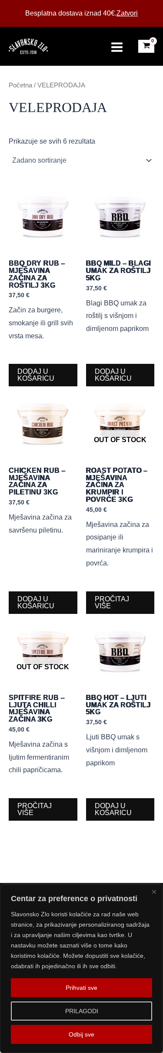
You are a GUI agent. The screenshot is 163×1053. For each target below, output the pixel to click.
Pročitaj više (112, 602)
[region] (81, 968)
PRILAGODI (81, 1011)
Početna (20, 85)
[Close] (154, 891)
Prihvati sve (81, 987)
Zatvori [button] (127, 13)
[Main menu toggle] (117, 46)
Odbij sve (81, 1034)
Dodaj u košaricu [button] (35, 375)
